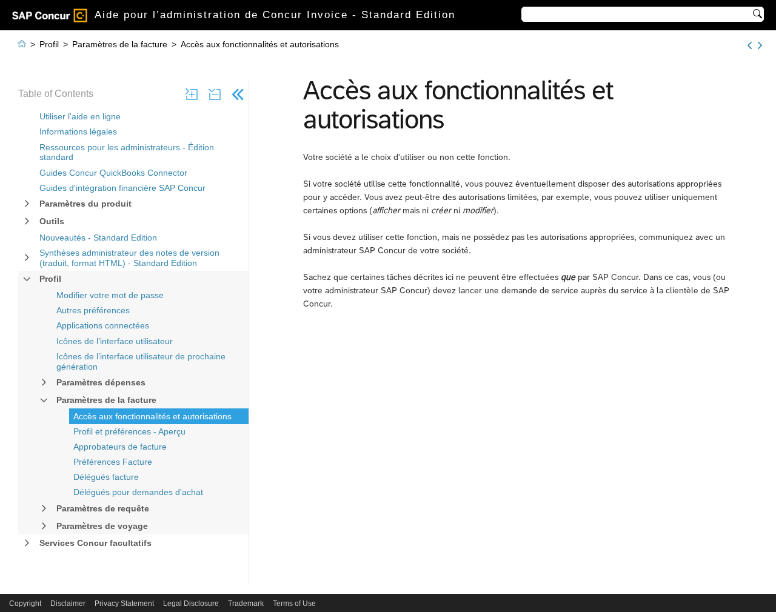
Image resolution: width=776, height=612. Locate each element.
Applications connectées (102, 325)
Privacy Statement (124, 603)
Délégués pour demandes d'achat (138, 492)
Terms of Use (294, 603)
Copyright (25, 603)
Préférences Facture (112, 462)
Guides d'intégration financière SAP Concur (122, 188)
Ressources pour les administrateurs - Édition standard (126, 152)
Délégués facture (106, 477)
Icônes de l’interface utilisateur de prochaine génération (141, 361)
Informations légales (78, 131)
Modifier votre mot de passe (110, 295)
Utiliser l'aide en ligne (80, 116)
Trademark (246, 603)
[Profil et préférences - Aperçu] (760, 45)
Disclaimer (67, 603)
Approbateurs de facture (120, 446)
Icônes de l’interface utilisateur (114, 341)
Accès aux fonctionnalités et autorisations (152, 416)
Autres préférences (93, 310)
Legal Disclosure (191, 603)
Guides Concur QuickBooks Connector (113, 173)
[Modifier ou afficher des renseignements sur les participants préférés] (749, 45)
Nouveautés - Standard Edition (98, 237)
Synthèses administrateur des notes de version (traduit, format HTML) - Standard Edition (129, 258)
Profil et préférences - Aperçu (129, 431)
